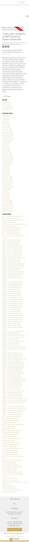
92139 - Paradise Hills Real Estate (13, 410)
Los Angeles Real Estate (10, 452)
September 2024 (8, 163)
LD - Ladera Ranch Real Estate (12, 448)
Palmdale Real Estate (9, 470)
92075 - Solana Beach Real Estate (13, 335)
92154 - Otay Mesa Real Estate (12, 412)
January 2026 (7, 131)
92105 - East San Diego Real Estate (13, 359)
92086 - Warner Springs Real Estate (14, 347)
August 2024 (6, 165)
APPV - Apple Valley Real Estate (13, 424)
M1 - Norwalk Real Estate (10, 454)
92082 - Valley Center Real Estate (13, 341)
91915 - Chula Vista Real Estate (12, 254)
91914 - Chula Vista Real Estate (12, 252)
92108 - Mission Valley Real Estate (13, 365)
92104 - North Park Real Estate (12, 357)
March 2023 (6, 199)
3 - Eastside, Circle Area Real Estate (14, 224)
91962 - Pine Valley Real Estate (12, 268)
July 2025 (5, 143)
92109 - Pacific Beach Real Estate (13, 367)
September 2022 (8, 210)
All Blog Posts (6, 102)
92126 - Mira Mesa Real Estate (12, 397)
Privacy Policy (14, 535)
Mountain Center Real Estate (11, 460)
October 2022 (7, 208)
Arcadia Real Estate (8, 426)
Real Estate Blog (7, 108)
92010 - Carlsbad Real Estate (12, 285)
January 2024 (7, 179)
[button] (14, 503)
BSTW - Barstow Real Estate (11, 430)
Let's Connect (14, 529)
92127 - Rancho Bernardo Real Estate (14, 398)
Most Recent (6, 115)
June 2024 (6, 169)
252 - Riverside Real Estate (14, 44)
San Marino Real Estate (10, 480)
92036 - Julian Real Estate (11, 309)
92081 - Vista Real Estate (10, 339)
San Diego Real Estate (9, 478)
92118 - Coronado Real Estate (11, 383)
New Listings (6, 104)
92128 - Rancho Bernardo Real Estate (14, 401)
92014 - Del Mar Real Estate (11, 289)
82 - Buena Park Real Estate (11, 240)
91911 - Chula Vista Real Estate (12, 248)
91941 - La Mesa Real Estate (11, 260)
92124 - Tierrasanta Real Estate (12, 395)
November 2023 (7, 183)
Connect (21, 2)
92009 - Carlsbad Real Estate (12, 283)
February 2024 (7, 177)
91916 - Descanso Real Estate (11, 256)
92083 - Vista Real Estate (10, 343)
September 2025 (8, 139)
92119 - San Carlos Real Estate (12, 385)
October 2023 (7, 185)
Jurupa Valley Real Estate (10, 442)
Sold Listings (6, 110)
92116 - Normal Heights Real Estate (13, 379)
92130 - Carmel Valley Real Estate (13, 406)
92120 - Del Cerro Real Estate (12, 387)
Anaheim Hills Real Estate (10, 420)
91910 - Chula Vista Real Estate (12, 246)
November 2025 (7, 135)
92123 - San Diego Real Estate (12, 393)
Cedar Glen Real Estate (10, 434)
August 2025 (6, 141)
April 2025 (6, 149)
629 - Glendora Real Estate (11, 230)
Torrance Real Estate (9, 488)
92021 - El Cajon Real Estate (11, 295)
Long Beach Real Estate (10, 450)
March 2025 (6, 151)
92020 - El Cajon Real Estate (11, 293)
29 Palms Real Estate (9, 222)
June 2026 (6, 121)
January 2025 (7, 155)
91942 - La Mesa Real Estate (11, 262)
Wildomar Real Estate (9, 492)
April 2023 (5, 197)
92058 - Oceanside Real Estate (12, 321)
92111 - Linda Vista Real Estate (12, 371)
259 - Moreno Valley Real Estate (13, 220)
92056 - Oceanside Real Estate (12, 317)
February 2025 (7, 153)
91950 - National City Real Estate (13, 266)
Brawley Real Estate (9, 428)
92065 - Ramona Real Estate (11, 325)
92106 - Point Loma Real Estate (12, 361)
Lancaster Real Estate (9, 446)
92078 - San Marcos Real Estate (12, 337)
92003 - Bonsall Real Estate (11, 276)
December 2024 (7, 157)
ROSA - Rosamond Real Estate (12, 472)
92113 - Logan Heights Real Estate (13, 373)
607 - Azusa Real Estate (10, 226)
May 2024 (5, 171)
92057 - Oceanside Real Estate (12, 319)
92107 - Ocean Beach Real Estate (13, 363)
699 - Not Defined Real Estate (11, 234)
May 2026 (5, 123)
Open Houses (6, 106)
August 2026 (6, 117)
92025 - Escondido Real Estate (12, 299)
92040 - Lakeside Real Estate (12, 313)
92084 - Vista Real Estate (10, 345)
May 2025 (5, 147)
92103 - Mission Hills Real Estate (12, 355)
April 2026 (5, 125)
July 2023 (5, 191)
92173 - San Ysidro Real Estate (12, 414)
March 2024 (6, 175)
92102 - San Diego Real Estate (12, 353)
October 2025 (7, 137)
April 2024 (5, 173)
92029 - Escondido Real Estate (12, 307)
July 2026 (5, 119)
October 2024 (7, 161)
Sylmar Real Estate (8, 486)
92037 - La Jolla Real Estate (11, 311)
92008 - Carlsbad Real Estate (12, 281)
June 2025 (6, 145)
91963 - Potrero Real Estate (11, 270)
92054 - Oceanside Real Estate (12, 315)
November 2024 (7, 159)
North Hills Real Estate (9, 464)
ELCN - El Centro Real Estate (11, 438)
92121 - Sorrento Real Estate (11, 389)
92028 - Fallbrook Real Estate (12, 305)
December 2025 (7, 133)
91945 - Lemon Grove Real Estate (13, 264)
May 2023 (5, 195)
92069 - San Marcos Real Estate (13, 331)
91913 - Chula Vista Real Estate (12, 250)
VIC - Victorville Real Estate (11, 490)
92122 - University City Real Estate (13, 391)
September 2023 (8, 187)
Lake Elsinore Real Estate (10, 444)
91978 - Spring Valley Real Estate (13, 274)
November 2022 (7, 206)
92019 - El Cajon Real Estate (11, 291)
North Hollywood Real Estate (11, 466)
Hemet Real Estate (8, 440)
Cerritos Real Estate (8, 436)
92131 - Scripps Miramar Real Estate (14, 408)
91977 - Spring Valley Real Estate (13, 272)
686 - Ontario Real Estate (10, 232)
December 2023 (7, 181)
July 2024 (5, 167)
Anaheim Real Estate (9, 422)
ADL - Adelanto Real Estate (11, 416)
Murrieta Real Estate (9, 462)
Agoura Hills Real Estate (10, 418)
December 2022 (7, 204)
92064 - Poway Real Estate (11, 323)
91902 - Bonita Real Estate (11, 244)
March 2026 (6, 127)
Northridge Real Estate (9, 468)
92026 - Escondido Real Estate (12, 301)
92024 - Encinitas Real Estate (12, 297)
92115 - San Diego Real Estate (12, 377)
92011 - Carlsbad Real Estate (11, 287)
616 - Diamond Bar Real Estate (12, 228)
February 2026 (7, 129)
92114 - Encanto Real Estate (11, 375)
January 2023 (7, 203)
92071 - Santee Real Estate (11, 333)
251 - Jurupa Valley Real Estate (12, 216)
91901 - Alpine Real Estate (10, 242)
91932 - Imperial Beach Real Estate (13, 258)
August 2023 (6, 189)
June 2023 (6, 193)
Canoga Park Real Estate (10, 432)
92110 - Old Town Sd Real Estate (12, 369)
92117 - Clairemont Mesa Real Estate (14, 381)
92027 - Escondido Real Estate (12, 303)
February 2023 (7, 200)
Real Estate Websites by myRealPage (14, 536)
